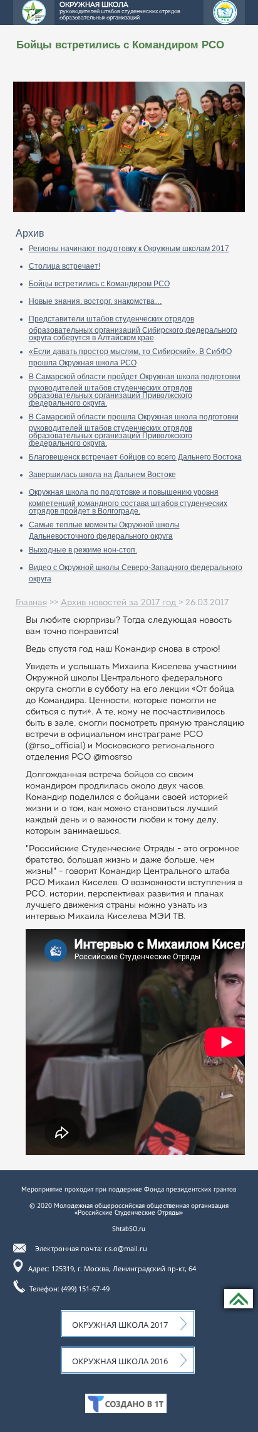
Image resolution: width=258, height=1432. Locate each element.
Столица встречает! (64, 266)
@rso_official (55, 746)
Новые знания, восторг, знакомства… (95, 301)
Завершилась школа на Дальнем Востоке (102, 474)
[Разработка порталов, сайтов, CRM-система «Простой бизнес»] (126, 1410)
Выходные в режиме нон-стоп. (83, 550)
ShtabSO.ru (128, 1228)
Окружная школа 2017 (120, 1324)
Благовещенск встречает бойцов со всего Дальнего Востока (135, 457)
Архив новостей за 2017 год (119, 603)
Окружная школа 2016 (120, 1361)
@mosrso (112, 757)
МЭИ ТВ (166, 917)
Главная (31, 603)
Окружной (47, 678)
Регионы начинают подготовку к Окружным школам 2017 (129, 248)
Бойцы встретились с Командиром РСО (99, 283)
